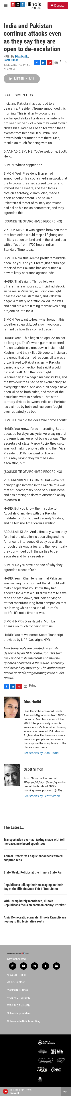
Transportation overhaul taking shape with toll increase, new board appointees (34, 841)
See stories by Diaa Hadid (41, 753)
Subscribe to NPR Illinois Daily (24, 1021)
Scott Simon (11, 60)
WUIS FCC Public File (18, 997)
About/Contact (16, 982)
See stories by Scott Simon (42, 796)
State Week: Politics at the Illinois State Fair (33, 872)
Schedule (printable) (19, 1013)
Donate (59, 5)
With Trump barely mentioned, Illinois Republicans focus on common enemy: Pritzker (35, 903)
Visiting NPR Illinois (18, 990)
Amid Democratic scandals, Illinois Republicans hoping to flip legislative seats (35, 919)
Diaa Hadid (21, 56)
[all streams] (66, 1091)
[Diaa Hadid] (12, 707)
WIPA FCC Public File (18, 1005)
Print (63, 62)
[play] (5, 1091)
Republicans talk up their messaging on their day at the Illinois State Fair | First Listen (33, 887)
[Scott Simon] (12, 775)
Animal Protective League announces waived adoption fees (33, 858)
